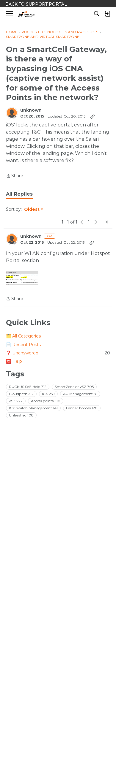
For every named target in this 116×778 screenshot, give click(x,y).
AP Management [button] (80, 394)
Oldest (32, 210)
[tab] (19, 194)
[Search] (96, 13)
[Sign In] (107, 13)
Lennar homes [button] (82, 408)
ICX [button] (48, 394)
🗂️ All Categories (23, 336)
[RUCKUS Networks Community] (27, 14)
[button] (22, 278)
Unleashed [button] (21, 415)
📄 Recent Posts (23, 344)
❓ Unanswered (58, 353)
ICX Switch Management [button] (33, 408)
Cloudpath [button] (21, 394)
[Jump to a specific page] (105, 222)
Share (14, 176)
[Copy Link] (92, 116)
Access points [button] (45, 401)
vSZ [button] (16, 401)
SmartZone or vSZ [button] (74, 386)
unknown (31, 110)
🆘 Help (14, 361)
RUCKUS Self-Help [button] (27, 386)
